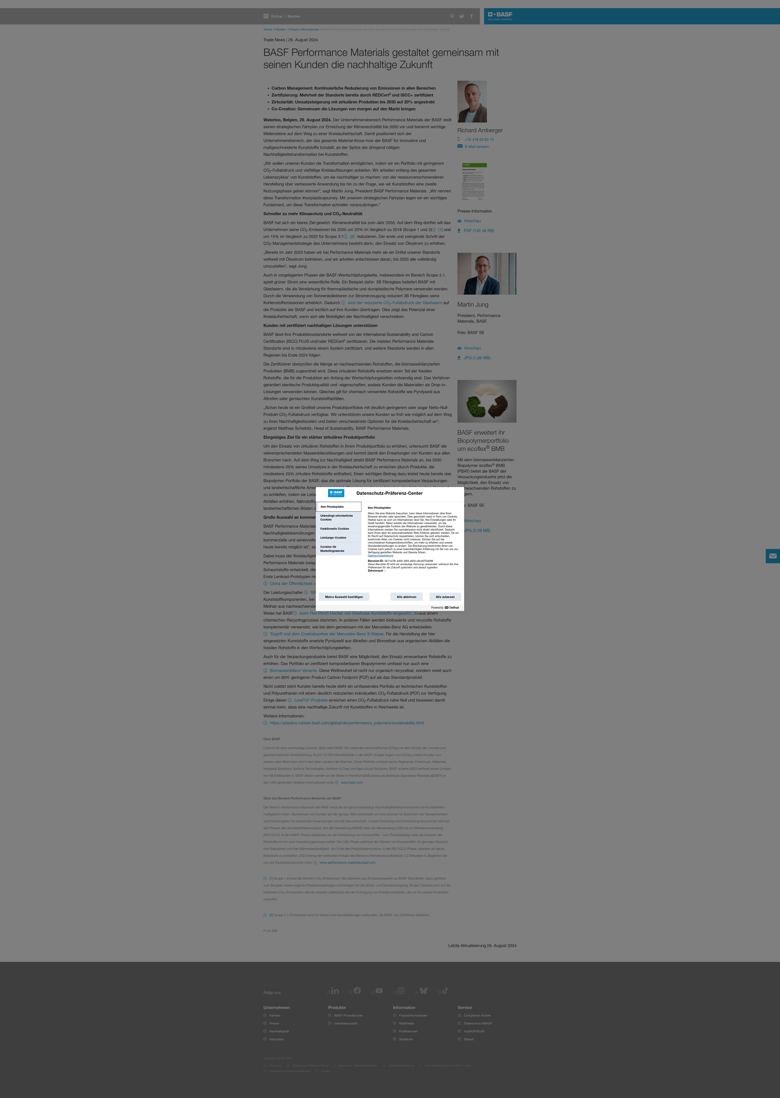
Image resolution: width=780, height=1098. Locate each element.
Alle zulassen (445, 597)
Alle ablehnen (406, 597)
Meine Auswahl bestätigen (344, 597)
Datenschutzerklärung (380, 555)
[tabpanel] (414, 541)
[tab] (338, 506)
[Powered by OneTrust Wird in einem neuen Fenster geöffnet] (446, 607)
